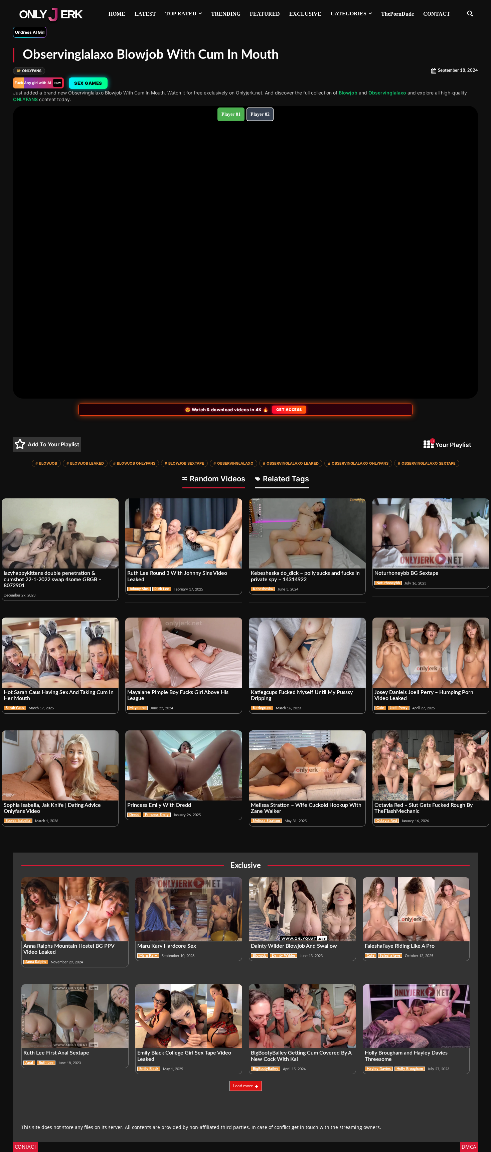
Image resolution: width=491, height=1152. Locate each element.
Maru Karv (148, 955)
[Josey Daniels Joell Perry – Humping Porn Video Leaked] (430, 653)
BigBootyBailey (265, 1069)
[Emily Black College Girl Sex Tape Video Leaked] (188, 1016)
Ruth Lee (161, 589)
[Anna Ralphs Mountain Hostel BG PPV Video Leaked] (75, 909)
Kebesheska (263, 589)
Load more (243, 1086)
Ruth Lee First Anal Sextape (56, 1053)
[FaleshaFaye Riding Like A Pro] (416, 909)
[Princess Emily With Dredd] (183, 765)
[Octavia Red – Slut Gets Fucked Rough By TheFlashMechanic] (430, 765)
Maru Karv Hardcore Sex (166, 946)
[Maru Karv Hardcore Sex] (188, 909)
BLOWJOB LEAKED (85, 463)
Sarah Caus (15, 708)
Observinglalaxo (387, 92)
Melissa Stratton (266, 821)
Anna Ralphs (35, 962)
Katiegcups (262, 708)
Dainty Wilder (283, 955)
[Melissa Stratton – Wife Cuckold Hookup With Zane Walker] (307, 765)
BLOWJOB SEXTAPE (184, 463)
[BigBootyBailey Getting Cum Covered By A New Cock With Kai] (302, 1016)
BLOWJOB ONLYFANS (134, 463)
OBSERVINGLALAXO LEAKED (291, 463)
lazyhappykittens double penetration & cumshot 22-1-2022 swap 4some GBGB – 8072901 (53, 579)
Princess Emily (157, 815)
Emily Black (148, 1069)
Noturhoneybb (388, 583)
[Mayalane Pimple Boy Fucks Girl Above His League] (183, 653)
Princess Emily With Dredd (159, 805)
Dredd (134, 815)
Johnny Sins (139, 589)
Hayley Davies (379, 1069)
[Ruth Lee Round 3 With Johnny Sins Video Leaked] (183, 533)
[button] (470, 13)
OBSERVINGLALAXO (233, 463)
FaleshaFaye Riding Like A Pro (400, 946)
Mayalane (137, 708)
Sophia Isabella (18, 821)
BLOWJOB (46, 463)
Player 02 (260, 114)
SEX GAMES (88, 83)
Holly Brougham (409, 1069)
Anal (29, 1063)
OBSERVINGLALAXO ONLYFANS (358, 463)
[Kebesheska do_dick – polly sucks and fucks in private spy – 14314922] (307, 533)
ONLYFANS (29, 70)
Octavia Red (386, 821)
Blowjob (348, 92)
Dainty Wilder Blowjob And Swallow (294, 946)
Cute (380, 708)
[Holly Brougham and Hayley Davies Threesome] (416, 1016)
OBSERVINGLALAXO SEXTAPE (427, 463)
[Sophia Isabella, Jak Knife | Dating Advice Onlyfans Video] (60, 765)
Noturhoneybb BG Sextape (406, 573)
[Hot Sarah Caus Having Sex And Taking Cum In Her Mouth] (60, 653)
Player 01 (230, 114)
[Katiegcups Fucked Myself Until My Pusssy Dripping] (307, 653)
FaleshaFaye (390, 955)
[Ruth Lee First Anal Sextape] (75, 1016)
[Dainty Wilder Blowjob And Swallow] (302, 909)
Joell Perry (398, 708)
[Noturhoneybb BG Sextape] (430, 533)
